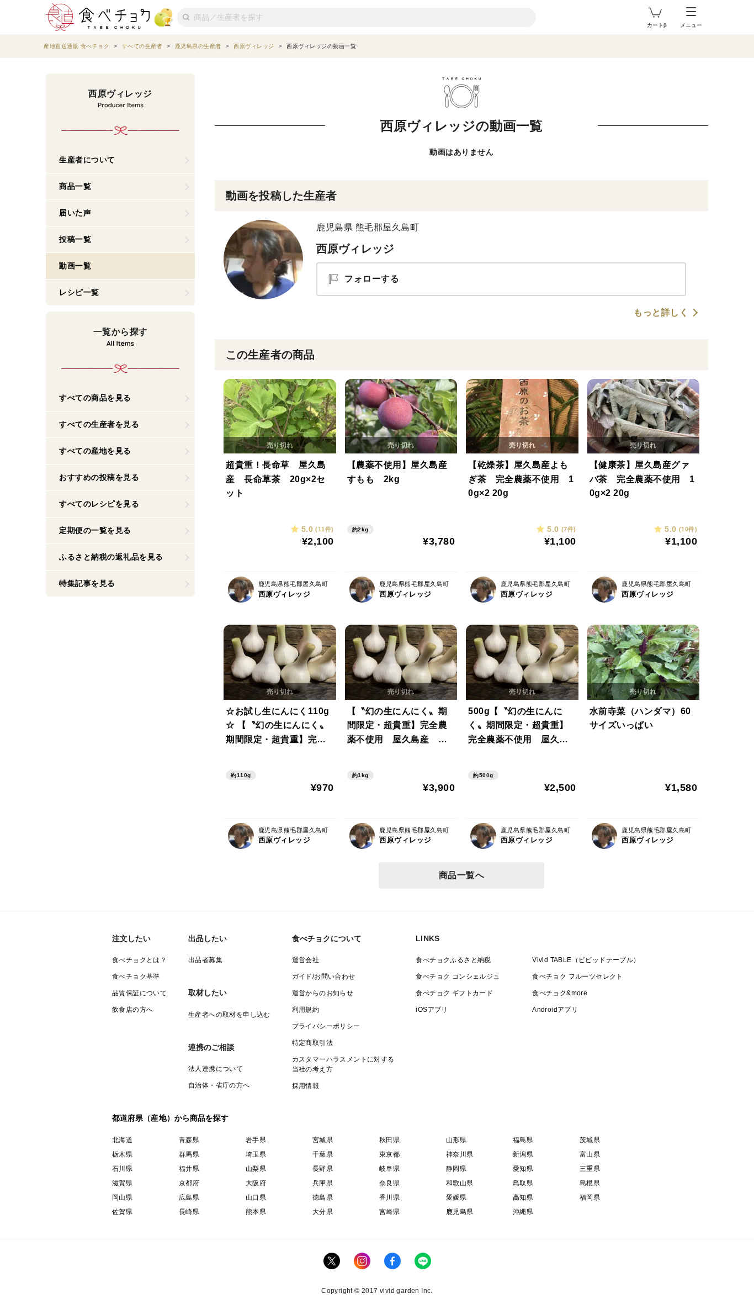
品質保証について (139, 993)
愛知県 (523, 1169)
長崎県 (189, 1212)
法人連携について (215, 1069)
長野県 (322, 1169)
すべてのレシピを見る (99, 503)
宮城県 (322, 1140)
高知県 (523, 1197)
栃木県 (122, 1154)
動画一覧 (75, 265)
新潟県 (523, 1154)
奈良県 (389, 1183)
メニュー (691, 25)
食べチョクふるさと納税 (453, 960)
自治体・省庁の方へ (219, 1085)
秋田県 (389, 1140)
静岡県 (456, 1169)
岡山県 (122, 1197)
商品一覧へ (462, 875)
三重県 (590, 1169)
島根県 (590, 1183)
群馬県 (189, 1154)
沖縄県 (523, 1212)
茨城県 (590, 1140)
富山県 (590, 1154)
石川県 (122, 1169)
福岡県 (590, 1197)
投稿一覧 (75, 239)
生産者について (87, 159)
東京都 (389, 1154)
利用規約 (306, 1010)
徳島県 (322, 1197)
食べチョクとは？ (139, 960)
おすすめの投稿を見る (99, 477)
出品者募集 (205, 960)
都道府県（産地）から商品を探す (170, 1117)
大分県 (322, 1212)
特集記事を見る (87, 583)
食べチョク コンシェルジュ (458, 976)
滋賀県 (122, 1183)
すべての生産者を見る (99, 424)
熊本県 (256, 1212)
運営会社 (306, 960)
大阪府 (256, 1183)
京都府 (189, 1183)
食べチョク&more (559, 993)
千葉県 (322, 1154)
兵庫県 (322, 1183)
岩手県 (256, 1140)
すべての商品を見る (95, 397)
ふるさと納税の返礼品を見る (111, 556)
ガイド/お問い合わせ (323, 976)
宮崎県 (389, 1212)
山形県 (456, 1140)
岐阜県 (389, 1169)
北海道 (122, 1140)
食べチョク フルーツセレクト (577, 976)
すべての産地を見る (95, 450)
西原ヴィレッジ (355, 248)
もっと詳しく (661, 312)
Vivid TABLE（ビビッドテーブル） (586, 960)
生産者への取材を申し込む (229, 1014)
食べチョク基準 (136, 976)
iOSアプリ (432, 1010)
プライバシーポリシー (326, 1026)
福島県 (523, 1140)
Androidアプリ (555, 1010)
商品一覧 (75, 186)
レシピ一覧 (79, 292)
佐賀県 (122, 1212)
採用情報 (306, 1086)
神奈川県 (460, 1154)
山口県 (256, 1197)
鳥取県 (523, 1183)
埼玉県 (256, 1154)
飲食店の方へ (132, 1010)
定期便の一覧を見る (95, 530)
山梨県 (256, 1169)
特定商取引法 (312, 1043)
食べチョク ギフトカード (454, 993)
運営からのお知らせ (323, 993)
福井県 (189, 1169)
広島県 (189, 1197)
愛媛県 (456, 1197)
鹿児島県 (460, 1212)
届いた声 (75, 212)
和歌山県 (460, 1183)
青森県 (189, 1140)
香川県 (389, 1197)
